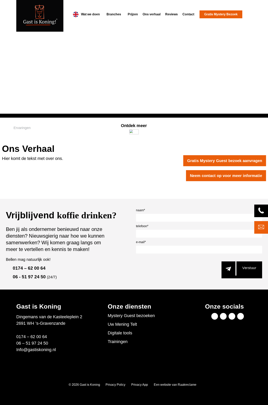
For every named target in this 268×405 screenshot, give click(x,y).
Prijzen (133, 14)
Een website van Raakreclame (175, 384)
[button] (91, 14)
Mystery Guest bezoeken (131, 316)
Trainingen (118, 341)
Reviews (171, 14)
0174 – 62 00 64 (29, 268)
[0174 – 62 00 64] (8, 268)
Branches (114, 14)
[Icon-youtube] (232, 316)
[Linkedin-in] (223, 316)
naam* (140, 210)
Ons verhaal (151, 14)
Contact (188, 14)
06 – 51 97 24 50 (32, 343)
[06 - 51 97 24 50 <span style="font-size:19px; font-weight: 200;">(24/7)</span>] (8, 277)
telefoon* (142, 226)
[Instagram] (240, 316)
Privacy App (139, 384)
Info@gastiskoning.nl (36, 349)
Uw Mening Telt (122, 324)
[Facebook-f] (214, 316)
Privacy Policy (115, 384)
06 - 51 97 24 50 (35, 276)
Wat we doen (90, 14)
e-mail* (141, 242)
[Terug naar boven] (258, 395)
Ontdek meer (134, 125)
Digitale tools (120, 333)
